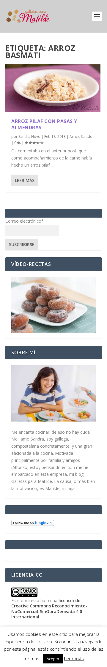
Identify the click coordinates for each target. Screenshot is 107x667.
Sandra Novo (29, 136)
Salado (86, 136)
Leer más (24, 180)
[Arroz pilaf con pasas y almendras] (52, 88)
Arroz (74, 136)
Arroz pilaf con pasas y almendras (44, 124)
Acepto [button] (53, 658)
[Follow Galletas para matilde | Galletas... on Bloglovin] (32, 524)
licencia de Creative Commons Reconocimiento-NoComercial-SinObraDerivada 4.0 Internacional (49, 609)
